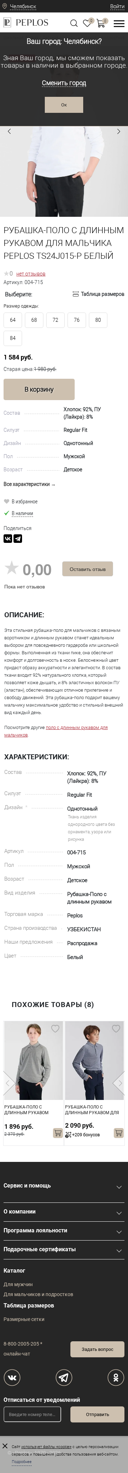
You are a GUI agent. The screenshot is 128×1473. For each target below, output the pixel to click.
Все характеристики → (30, 484)
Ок (64, 105)
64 (13, 320)
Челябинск (23, 6)
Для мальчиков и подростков (38, 1294)
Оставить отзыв (88, 568)
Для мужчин (18, 1284)
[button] (9, 131)
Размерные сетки (24, 1319)
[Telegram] (18, 538)
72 (55, 320)
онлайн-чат (17, 1354)
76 (77, 320)
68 (34, 320)
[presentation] (9, 1083)
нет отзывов (31, 274)
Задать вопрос (97, 1349)
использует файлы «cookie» (46, 1447)
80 (98, 320)
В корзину (39, 389)
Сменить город (64, 83)
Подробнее (22, 1461)
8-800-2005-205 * (23, 1344)
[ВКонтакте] (8, 538)
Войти (117, 6)
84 (13, 338)
